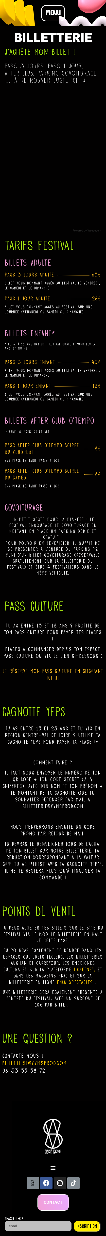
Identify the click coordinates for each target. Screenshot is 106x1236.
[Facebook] (46, 1183)
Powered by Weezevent (86, 230)
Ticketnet (84, 970)
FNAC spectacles (75, 982)
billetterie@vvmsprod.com (34, 1063)
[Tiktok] (73, 1183)
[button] (53, 13)
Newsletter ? (14, 1218)
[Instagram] (60, 1183)
